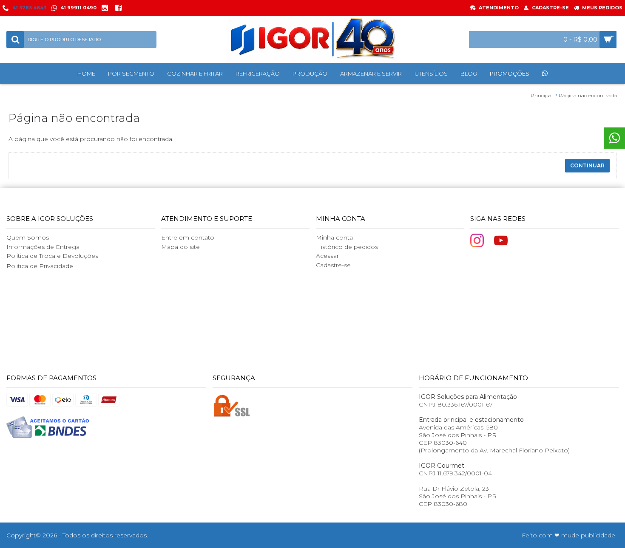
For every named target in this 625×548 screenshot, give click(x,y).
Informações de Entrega (43, 247)
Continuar (587, 165)
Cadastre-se (333, 265)
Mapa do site (180, 247)
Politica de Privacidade (39, 266)
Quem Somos (27, 237)
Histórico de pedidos (347, 247)
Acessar (327, 256)
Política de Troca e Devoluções (52, 256)
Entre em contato (187, 237)
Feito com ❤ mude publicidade (568, 535)
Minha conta (334, 237)
